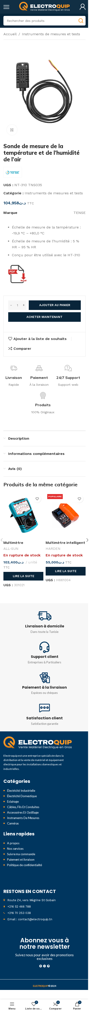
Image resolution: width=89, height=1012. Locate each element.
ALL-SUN (10, 549)
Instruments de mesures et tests (51, 34)
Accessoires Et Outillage (23, 812)
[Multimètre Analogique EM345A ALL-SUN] (23, 515)
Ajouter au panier (54, 305)
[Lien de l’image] (37, 743)
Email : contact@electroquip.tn (29, 919)
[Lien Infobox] (44, 621)
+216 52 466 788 (19, 906)
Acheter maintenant (44, 317)
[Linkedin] (48, 966)
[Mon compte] (82, 6)
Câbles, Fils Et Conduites (23, 807)
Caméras (13, 823)
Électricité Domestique (22, 796)
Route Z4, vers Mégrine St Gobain (31, 900)
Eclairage (13, 801)
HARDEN (53, 549)
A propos (13, 843)
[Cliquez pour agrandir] (12, 130)
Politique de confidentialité (24, 865)
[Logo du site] (44, 6)
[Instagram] (44, 966)
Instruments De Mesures (23, 818)
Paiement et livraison (20, 859)
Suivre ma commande (21, 854)
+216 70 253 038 (19, 913)
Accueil (10, 34)
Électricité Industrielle (21, 790)
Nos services (15, 848)
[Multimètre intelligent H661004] (66, 515)
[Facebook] (40, 966)
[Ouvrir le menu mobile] (6, 6)
